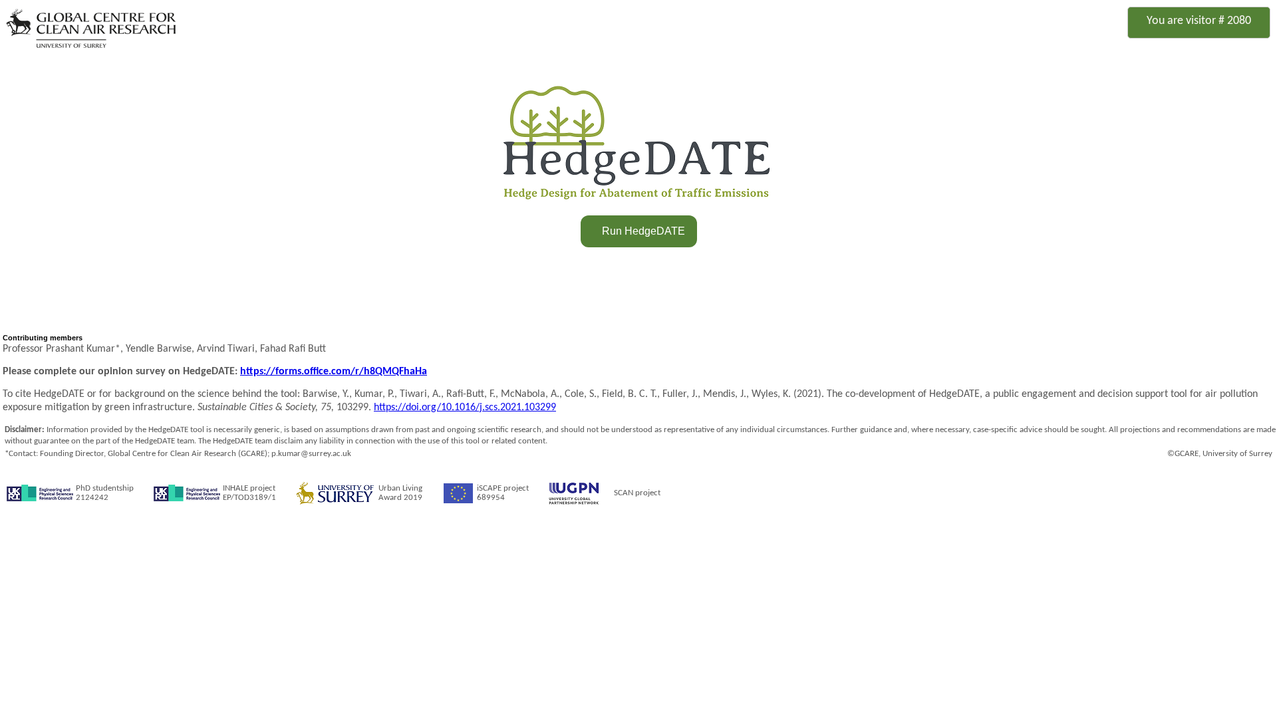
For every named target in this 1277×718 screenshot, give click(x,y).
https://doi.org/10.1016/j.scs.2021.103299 (465, 407)
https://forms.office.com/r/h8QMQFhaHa (333, 371)
